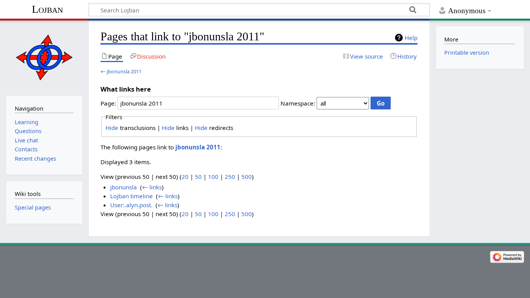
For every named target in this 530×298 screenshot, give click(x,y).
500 (246, 176)
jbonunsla (123, 187)
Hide (112, 128)
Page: (108, 103)
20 (185, 176)
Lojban (47, 9)
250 (230, 176)
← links (152, 187)
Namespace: (298, 103)
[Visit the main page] (44, 57)
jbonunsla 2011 (124, 71)
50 (198, 176)
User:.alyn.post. (131, 205)
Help (411, 38)
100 (213, 176)
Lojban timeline (131, 196)
